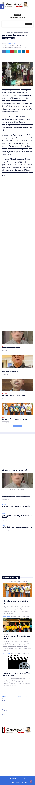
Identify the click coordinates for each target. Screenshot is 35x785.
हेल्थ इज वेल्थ (10, 32)
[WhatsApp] (16, 51)
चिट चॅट (3, 417)
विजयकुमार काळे (5, 374)
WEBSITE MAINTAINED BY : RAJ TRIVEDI (17, 782)
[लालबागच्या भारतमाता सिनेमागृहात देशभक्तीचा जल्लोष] (17, 625)
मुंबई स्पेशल (4, 504)
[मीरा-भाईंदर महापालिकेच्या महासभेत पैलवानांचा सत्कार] (17, 409)
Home (3, 32)
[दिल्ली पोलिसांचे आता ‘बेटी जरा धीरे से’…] (17, 361)
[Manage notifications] (31, 781)
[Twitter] (8, 51)
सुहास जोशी (4, 398)
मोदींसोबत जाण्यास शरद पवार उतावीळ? (17, 17)
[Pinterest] (12, 51)
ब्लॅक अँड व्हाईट (4, 393)
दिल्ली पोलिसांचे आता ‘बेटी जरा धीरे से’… (11, 371)
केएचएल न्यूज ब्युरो (11, 43)
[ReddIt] (27, 51)
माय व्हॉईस (4, 369)
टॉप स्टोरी (3, 525)
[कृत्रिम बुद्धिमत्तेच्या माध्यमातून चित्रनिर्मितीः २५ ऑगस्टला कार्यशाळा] (17, 662)
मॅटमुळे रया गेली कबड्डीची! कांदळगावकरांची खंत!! (13, 395)
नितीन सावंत (4, 350)
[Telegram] (19, 51)
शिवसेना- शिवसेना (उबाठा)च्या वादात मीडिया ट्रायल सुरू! (17, 527)
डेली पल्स (3, 513)
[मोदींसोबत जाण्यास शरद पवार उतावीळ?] (17, 337)
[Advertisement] (17, 254)
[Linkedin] (23, 51)
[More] (31, 51)
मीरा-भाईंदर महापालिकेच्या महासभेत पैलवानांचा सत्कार (14, 419)
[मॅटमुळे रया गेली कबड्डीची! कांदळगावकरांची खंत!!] (17, 385)
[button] (2, 6)
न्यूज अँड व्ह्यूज (4, 346)
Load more (17, 426)
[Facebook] (4, 51)
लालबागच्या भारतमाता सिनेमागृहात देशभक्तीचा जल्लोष (16, 506)
